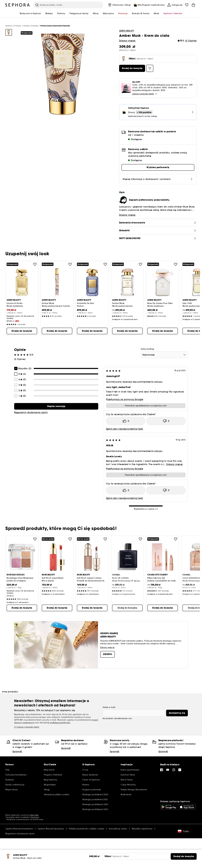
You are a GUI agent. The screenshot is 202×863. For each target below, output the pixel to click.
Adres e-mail (109, 707)
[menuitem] (119, 5)
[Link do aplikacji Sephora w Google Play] (168, 807)
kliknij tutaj (34, 815)
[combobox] (164, 354)
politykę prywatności (60, 722)
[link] (56, 406)
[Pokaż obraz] (8, 32)
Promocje (35, 817)
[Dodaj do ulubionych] (35, 264)
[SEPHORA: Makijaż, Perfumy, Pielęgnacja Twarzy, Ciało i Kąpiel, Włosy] (17, 5)
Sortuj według (147, 349)
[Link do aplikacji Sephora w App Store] (187, 807)
